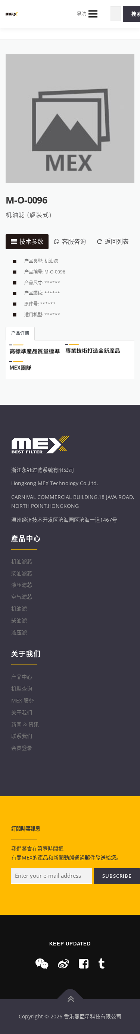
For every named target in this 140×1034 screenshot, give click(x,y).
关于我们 (21, 712)
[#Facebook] (83, 963)
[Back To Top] (70, 999)
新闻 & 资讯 (25, 724)
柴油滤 (19, 620)
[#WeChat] (41, 963)
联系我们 (21, 735)
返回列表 (117, 241)
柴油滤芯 (21, 573)
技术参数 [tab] (31, 241)
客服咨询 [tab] (74, 241)
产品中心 (21, 676)
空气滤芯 (21, 596)
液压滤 (19, 632)
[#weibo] (63, 963)
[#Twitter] (101, 963)
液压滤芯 (21, 584)
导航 (81, 14)
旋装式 (39, 215)
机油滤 (15, 215)
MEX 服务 (22, 700)
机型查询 (21, 688)
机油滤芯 (21, 561)
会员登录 (21, 747)
